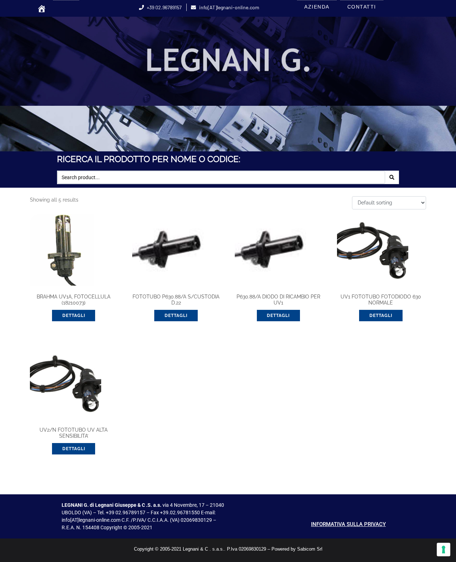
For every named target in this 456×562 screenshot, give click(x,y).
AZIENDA (317, 7)
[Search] (392, 177)
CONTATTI (361, 7)
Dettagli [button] (73, 315)
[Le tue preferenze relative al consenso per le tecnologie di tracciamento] (443, 549)
